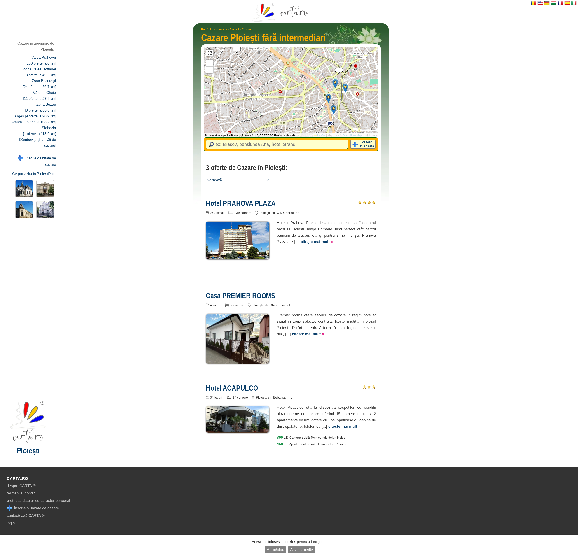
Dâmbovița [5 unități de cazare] (37, 142)
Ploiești (234, 29)
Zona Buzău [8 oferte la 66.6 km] (40, 107)
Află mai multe (301, 549)
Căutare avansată (366, 144)
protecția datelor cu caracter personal (38, 501)
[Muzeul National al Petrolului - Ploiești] (23, 209)
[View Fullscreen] (209, 53)
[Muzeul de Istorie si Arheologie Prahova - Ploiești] (44, 188)
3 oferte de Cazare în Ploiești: (246, 167)
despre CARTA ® (21, 486)
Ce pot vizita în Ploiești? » (33, 174)
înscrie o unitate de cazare (36, 508)
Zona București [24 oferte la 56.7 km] (39, 84)
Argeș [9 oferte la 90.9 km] (35, 116)
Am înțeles (275, 549)
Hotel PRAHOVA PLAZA (241, 203)
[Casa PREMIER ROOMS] (237, 360)
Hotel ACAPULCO (232, 388)
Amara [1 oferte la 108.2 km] (33, 122)
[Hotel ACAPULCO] (237, 429)
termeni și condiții (22, 493)
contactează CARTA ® (26, 515)
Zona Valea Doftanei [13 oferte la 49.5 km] (39, 72)
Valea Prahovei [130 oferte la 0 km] (41, 60)
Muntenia (221, 29)
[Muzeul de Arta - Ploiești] (44, 209)
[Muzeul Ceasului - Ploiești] (23, 188)
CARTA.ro (17, 478)
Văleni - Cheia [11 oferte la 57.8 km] (39, 95)
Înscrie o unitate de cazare (39, 161)
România (206, 29)
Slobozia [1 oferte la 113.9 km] (39, 131)
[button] (333, 109)
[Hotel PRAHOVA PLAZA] (237, 256)
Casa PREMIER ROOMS (240, 295)
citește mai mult (317, 242)
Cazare (246, 29)
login (11, 523)
